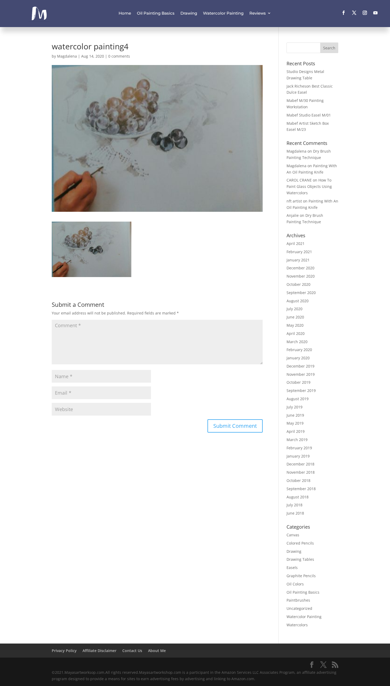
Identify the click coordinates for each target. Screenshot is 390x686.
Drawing (188, 13)
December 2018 (300, 464)
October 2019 (298, 382)
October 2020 (298, 284)
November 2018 (301, 472)
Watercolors (297, 624)
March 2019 (297, 439)
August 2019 (298, 398)
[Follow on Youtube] (375, 12)
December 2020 (300, 267)
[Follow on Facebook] (343, 12)
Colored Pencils (300, 543)
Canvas (293, 534)
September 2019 (301, 390)
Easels (292, 567)
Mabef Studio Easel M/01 (309, 115)
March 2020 (297, 341)
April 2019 (296, 431)
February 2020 (299, 349)
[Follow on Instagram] (365, 12)
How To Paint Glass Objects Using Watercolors (309, 186)
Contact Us (132, 650)
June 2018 (295, 513)
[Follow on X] (354, 12)
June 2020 (295, 317)
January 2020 (298, 357)
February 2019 (299, 447)
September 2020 (301, 292)
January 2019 (298, 456)
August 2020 (298, 300)
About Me (157, 650)
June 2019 (295, 415)
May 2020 (295, 325)
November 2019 (301, 374)
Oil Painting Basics (156, 13)
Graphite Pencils (301, 575)
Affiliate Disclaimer (99, 650)
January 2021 (298, 259)
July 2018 (294, 504)
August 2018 (298, 496)
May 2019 (295, 423)
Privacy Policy (64, 650)
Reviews (257, 13)
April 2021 (296, 243)
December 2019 (300, 366)
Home (125, 13)
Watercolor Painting (223, 13)
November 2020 (301, 276)
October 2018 (298, 480)
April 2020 (296, 333)
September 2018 (301, 488)
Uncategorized (299, 608)
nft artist (294, 201)
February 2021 (299, 251)
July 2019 (294, 406)
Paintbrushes (298, 600)
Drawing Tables (300, 559)
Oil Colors (295, 583)
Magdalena (67, 56)
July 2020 (294, 308)
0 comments (119, 56)
